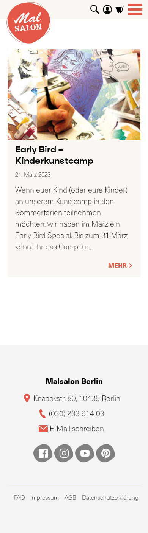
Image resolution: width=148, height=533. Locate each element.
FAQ (19, 497)
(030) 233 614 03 (76, 413)
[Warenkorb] (120, 6)
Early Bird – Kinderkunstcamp (54, 155)
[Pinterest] (105, 453)
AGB (70, 497)
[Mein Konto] (107, 6)
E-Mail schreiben (77, 428)
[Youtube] (84, 453)
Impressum (44, 497)
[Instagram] (63, 453)
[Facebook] (42, 453)
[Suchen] (95, 6)
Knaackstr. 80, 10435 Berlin (76, 398)
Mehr (118, 265)
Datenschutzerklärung (110, 497)
